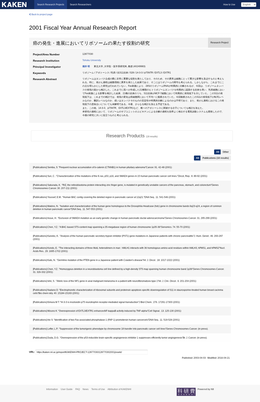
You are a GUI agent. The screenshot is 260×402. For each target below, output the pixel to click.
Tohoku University (91, 60)
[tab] (132, 135)
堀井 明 (86, 66)
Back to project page (42, 14)
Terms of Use (98, 389)
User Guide (67, 389)
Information (52, 389)
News (86, 389)
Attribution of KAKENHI (119, 389)
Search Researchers (80, 4)
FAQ (77, 389)
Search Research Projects (50, 4)
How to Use (229, 4)
